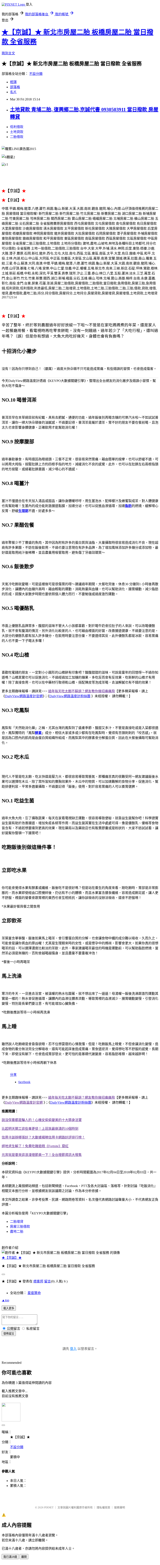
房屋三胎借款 (20, 1226)
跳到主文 (8, 53)
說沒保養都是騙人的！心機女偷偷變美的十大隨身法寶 (42, 1120)
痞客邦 (38, 1281)
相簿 (13, 82)
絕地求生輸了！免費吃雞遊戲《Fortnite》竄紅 (35, 1146)
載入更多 (8, 1308)
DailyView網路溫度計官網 (24, 696)
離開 (24, 1556)
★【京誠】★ (12, 1257)
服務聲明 (119, 1507)
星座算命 (34, 1293)
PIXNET (49, 1507)
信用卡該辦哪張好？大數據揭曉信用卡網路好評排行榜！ (43, 1137)
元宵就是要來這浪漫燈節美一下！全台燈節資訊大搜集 (42, 1155)
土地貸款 (16, 132)
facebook (24, 1082)
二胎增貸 (16, 1221)
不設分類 (35, 74)
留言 (47, 1281)
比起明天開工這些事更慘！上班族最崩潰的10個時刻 (40, 1128)
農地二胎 (16, 1231)
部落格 (15, 87)
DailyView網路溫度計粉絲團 (69, 696)
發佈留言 (8, 1333)
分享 (13, 1074)
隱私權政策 (103, 1507)
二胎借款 (16, 137)
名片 (13, 92)
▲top (5, 1300)
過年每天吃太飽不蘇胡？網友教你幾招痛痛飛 (81, 691)
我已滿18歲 (10, 1556)
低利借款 (16, 127)
